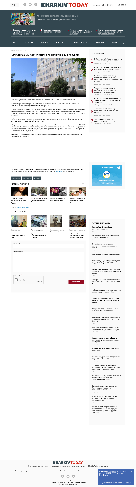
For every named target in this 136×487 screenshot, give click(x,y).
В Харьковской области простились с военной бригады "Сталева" (108, 60)
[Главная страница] (68, 462)
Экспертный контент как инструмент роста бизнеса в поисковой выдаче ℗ (106, 281)
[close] (132, 471)
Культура (100, 43)
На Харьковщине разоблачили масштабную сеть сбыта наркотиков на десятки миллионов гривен (106, 367)
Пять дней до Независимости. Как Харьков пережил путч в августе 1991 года (107, 100)
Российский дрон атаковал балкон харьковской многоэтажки (105, 236)
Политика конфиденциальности (88, 471)
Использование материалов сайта (51, 471)
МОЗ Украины (27, 178)
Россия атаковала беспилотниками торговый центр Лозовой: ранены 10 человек (106, 271)
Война (14, 43)
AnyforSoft (73, 484)
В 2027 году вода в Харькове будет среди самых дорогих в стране (108, 68)
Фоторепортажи (80, 43)
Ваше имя (16, 243)
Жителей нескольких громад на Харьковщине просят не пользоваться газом (110, 32)
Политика (61, 43)
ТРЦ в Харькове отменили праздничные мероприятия (105, 120)
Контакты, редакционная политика (26, 471)
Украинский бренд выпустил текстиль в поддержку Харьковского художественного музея (106, 377)
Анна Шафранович (23, 207)
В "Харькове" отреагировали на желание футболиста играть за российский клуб (104, 398)
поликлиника (16, 178)
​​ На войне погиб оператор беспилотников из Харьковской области (106, 111)
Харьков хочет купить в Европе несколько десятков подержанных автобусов (105, 340)
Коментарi (76, 282)
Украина (44, 43)
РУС (70, 480)
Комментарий (18, 251)
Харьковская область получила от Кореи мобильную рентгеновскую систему (105, 329)
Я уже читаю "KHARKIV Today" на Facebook (116, 483)
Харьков (29, 43)
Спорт (115, 43)
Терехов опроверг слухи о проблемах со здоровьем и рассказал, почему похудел (105, 90)
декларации (37, 178)
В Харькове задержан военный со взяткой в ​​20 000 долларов (105, 310)
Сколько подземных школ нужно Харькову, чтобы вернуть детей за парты (24, 32)
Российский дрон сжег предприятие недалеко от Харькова (80, 32)
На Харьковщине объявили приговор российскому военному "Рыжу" (106, 291)
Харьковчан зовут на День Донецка (106, 254)
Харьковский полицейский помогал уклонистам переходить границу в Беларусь (106, 319)
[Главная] (64, 5)
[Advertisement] (48, 153)
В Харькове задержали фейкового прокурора (51, 31)
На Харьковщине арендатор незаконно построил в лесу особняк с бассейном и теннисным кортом (108, 79)
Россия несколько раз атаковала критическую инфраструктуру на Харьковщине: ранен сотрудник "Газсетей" (104, 409)
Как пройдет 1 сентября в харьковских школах (57, 16)
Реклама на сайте (70, 471)
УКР (66, 480)
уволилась (59, 171)
